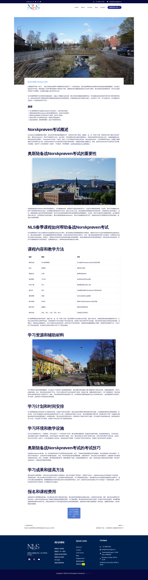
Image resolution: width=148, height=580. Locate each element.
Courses (89, 7)
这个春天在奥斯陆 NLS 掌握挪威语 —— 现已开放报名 (74, 513)
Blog (96, 7)
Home (76, 7)
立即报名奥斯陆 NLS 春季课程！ (80, 144)
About (83, 7)
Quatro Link (88, 573)
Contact (102, 7)
